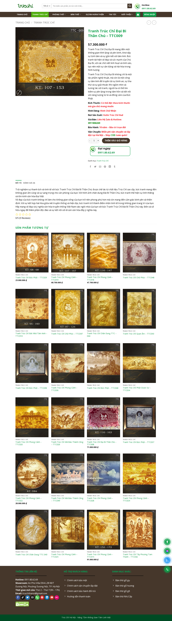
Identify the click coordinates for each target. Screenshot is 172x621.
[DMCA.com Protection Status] (22, 603)
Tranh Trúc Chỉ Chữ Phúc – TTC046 (138, 277)
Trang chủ (22, 22)
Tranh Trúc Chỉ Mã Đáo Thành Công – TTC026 (67, 443)
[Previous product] (154, 22)
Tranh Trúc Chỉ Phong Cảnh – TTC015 (100, 555)
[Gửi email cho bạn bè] (100, 167)
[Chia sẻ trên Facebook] (90, 167)
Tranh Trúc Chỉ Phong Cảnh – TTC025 (64, 555)
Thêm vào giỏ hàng (116, 140)
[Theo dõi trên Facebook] (18, 597)
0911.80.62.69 (148, 8)
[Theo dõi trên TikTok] (23, 597)
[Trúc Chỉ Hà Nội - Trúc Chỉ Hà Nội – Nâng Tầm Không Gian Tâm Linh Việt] (26, 6)
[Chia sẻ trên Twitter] (95, 167)
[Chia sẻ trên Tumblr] (114, 167)
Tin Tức (112, 14)
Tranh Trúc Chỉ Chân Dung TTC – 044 (102, 334)
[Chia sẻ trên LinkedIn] (110, 167)
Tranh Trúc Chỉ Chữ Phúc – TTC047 (67, 334)
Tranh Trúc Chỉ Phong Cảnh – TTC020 (28, 443)
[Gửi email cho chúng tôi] (32, 597)
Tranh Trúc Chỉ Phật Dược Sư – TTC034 (137, 389)
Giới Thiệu (126, 14)
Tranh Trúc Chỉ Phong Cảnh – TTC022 (28, 499)
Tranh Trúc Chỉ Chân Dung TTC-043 (31, 554)
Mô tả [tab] (18, 183)
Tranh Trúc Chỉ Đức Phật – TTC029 (31, 277)
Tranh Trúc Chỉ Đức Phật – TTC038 (31, 388)
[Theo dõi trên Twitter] (27, 597)
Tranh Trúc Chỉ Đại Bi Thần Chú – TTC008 (101, 443)
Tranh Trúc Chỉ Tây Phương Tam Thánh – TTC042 (137, 555)
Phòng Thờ (58, 14)
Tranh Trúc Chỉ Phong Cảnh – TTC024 (136, 499)
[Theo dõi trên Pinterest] (42, 597)
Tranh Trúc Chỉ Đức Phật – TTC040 (102, 388)
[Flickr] (57, 597)
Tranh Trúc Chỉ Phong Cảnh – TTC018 (100, 278)
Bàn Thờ (75, 14)
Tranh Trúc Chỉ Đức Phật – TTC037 (138, 442)
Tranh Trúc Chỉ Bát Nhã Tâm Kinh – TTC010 (31, 334)
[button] (19, 92)
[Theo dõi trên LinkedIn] (47, 597)
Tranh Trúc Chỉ (40, 14)
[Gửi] (129, 6)
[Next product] (149, 22)
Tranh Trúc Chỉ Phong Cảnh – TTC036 (64, 389)
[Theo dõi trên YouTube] (52, 597)
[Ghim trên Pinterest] (105, 167)
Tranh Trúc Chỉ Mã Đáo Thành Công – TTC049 (67, 499)
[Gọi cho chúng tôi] (37, 597)
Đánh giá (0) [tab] (29, 183)
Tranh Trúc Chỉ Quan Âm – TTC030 (138, 334)
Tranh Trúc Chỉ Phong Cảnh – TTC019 (64, 278)
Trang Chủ (22, 14)
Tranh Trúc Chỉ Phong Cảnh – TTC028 (100, 499)
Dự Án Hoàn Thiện (95, 14)
